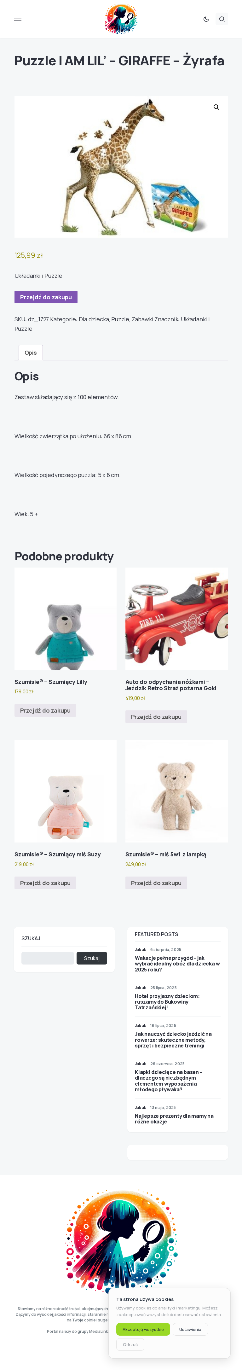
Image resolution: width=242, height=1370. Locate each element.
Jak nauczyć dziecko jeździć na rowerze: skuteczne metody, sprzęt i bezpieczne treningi (173, 1039)
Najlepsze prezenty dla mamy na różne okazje (174, 1118)
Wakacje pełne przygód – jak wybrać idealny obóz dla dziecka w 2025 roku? (177, 963)
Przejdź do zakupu (46, 297)
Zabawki (142, 319)
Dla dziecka (94, 319)
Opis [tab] (31, 352)
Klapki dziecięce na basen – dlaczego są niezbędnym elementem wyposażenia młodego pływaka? (169, 1081)
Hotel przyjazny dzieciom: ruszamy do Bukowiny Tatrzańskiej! (167, 1002)
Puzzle (120, 319)
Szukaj (30, 938)
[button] (18, 19)
